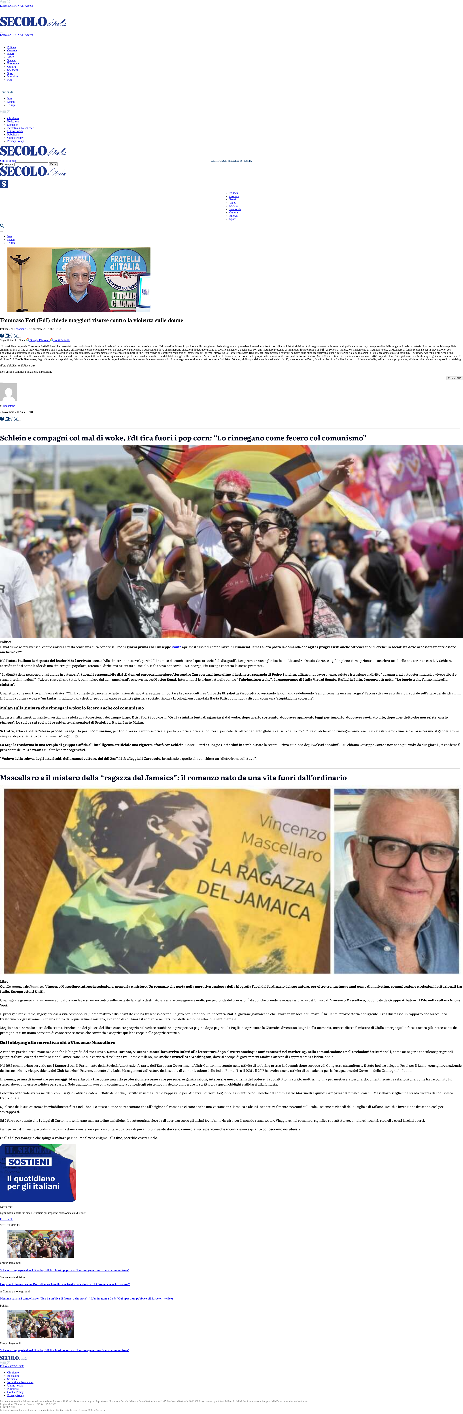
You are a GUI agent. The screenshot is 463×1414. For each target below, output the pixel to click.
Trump (11, 105)
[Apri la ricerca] (2, 226)
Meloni (11, 101)
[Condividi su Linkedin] (7, 336)
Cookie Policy (15, 137)
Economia (13, 63)
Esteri (10, 53)
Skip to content (8, 160)
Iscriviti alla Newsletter (20, 128)
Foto (9, 79)
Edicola (4, 5)
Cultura (11, 66)
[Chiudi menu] (1, 32)
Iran (9, 98)
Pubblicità (13, 134)
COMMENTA (455, 378)
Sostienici (12, 124)
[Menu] (1, 179)
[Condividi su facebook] (2, 336)
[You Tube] (5, 2)
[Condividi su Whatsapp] (11, 336)
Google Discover (39, 340)
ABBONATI (16, 5)
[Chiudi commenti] (1, 382)
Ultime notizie (15, 131)
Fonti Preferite (61, 340)
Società (11, 60)
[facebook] (1, 2)
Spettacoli (12, 69)
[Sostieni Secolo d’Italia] (38, 1200)
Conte (176, 646)
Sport (10, 73)
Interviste (12, 76)
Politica (11, 47)
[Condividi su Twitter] (16, 336)
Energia (233, 215)
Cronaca (12, 50)
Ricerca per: (7, 164)
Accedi (29, 5)
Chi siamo (13, 118)
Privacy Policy (15, 141)
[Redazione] (8, 399)
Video (10, 56)
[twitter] (8, 2)
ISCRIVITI (6, 1219)
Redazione (13, 121)
